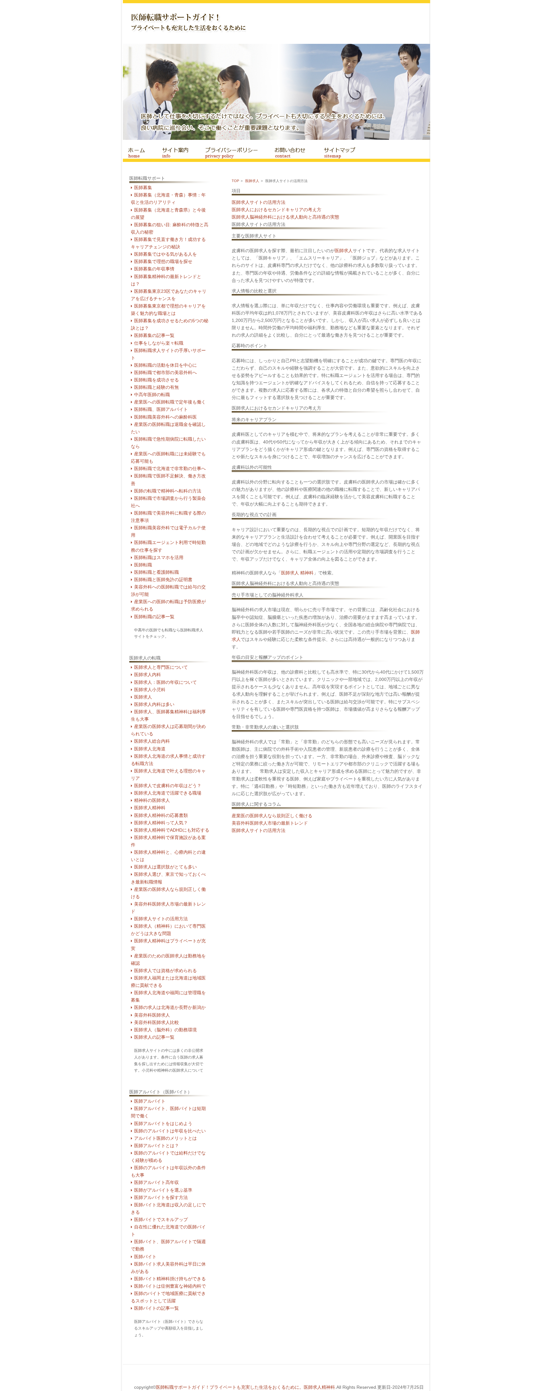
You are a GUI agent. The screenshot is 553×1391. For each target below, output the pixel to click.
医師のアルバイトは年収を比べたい (170, 1131)
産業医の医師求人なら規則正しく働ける (272, 815)
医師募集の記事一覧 (154, 335)
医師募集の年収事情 (154, 269)
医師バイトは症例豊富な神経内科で (170, 1286)
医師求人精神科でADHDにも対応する (171, 830)
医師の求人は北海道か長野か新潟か (170, 1007)
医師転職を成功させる (156, 380)
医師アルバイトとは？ (156, 1145)
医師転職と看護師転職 (156, 572)
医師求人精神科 (149, 807)
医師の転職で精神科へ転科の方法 (167, 491)
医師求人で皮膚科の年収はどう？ (167, 785)
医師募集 (143, 187)
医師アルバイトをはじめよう (163, 1123)
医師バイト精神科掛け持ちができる (170, 1278)
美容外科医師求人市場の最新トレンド (270, 823)
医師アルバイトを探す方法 (161, 1197)
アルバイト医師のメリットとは (165, 1138)
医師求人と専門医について (161, 667)
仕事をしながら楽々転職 (158, 343)
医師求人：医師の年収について (165, 682)
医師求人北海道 (149, 749)
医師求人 (143, 697)
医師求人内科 (147, 674)
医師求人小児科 (149, 689)
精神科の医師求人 (152, 800)
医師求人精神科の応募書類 (161, 815)
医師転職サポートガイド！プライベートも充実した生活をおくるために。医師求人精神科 (245, 1387)
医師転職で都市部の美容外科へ (165, 372)
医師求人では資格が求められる (165, 970)
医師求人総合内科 (152, 741)
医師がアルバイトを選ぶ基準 (163, 1190)
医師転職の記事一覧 (154, 616)
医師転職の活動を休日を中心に (165, 365)
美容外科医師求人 (152, 1015)
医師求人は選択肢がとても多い (165, 867)
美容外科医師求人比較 (156, 1022)
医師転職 (143, 565)
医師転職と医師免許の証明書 (163, 579)
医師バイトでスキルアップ (161, 1219)
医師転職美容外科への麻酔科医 (165, 417)
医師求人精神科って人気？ (161, 822)
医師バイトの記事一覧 (156, 1308)
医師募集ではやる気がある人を (165, 254)
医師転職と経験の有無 (156, 387)
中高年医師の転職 (152, 394)
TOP (235, 181)
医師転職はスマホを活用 (158, 557)
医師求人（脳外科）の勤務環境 (165, 1029)
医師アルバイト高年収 (156, 1182)
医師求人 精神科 (297, 573)
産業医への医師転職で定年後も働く (170, 402)
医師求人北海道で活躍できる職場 (167, 793)
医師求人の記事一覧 (154, 1037)
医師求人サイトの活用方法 (161, 918)
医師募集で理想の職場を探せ (163, 261)
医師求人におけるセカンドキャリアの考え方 (276, 209)
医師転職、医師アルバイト (161, 409)
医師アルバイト (149, 1101)
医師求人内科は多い (154, 704)
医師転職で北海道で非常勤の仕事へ (170, 468)
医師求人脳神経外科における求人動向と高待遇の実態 (285, 217)
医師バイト (145, 1256)
